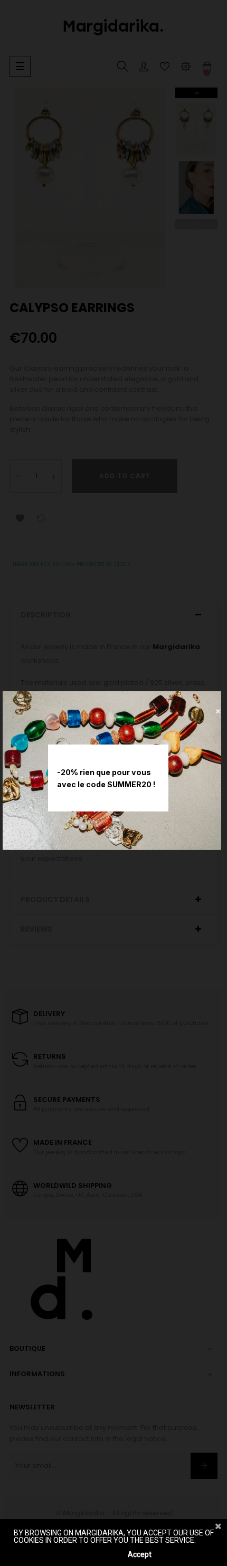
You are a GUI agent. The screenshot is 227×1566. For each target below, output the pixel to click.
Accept (140, 1554)
